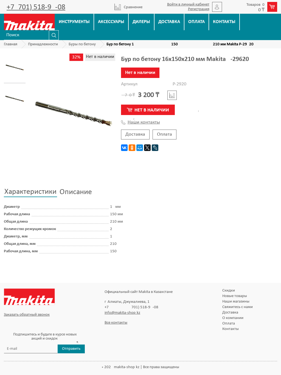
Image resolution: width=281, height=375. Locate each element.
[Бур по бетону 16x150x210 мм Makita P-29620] (15, 68)
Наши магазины (235, 302)
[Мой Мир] (139, 147)
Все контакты (116, 323)
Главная (10, 44)
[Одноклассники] (132, 147)
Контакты (224, 21)
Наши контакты (144, 122)
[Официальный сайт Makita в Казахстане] (29, 21)
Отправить (71, 349)
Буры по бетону (82, 44)
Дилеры (141, 21)
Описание (76, 192)
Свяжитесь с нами (237, 307)
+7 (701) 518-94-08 (36, 7)
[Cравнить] (172, 95)
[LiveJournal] (155, 147)
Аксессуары (111, 21)
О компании (232, 318)
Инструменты (74, 21)
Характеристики (30, 192)
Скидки (228, 291)
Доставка (169, 21)
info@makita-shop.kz (122, 313)
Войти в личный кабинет (188, 4)
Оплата (196, 21)
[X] (147, 147)
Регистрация (198, 9)
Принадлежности (43, 44)
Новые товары (234, 296)
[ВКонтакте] (124, 147)
